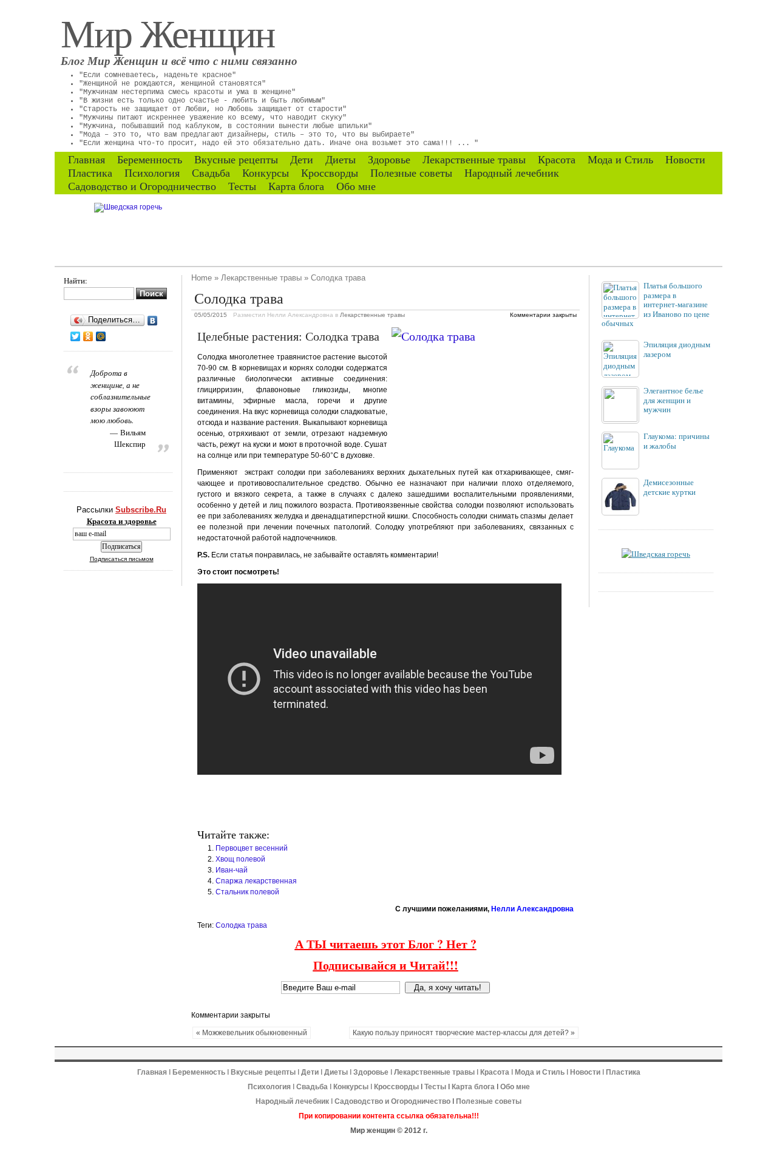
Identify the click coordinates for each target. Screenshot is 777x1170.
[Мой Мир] (101, 336)
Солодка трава (241, 925)
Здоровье (389, 160)
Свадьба (211, 173)
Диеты (340, 160)
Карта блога (296, 186)
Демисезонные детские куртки (669, 487)
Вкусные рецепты (236, 160)
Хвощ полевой (240, 859)
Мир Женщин (167, 32)
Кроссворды (329, 173)
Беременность (149, 160)
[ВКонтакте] (152, 320)
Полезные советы (411, 173)
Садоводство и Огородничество (142, 186)
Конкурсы (265, 173)
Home (201, 277)
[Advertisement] (339, 802)
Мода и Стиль (620, 160)
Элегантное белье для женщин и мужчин (673, 400)
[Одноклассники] (88, 336)
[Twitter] (75, 336)
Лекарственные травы (474, 160)
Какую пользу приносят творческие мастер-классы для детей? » (464, 1033)
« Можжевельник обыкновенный (251, 1033)
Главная (86, 160)
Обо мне (356, 186)
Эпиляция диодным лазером (676, 349)
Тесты (242, 186)
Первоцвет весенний (251, 848)
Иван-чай (231, 870)
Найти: (75, 280)
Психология (152, 173)
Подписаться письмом (122, 559)
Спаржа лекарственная (256, 881)
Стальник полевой (247, 892)
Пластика (90, 173)
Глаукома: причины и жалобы (676, 440)
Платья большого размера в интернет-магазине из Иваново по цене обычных (656, 304)
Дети (301, 160)
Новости (685, 160)
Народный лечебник (511, 173)
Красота (556, 160)
